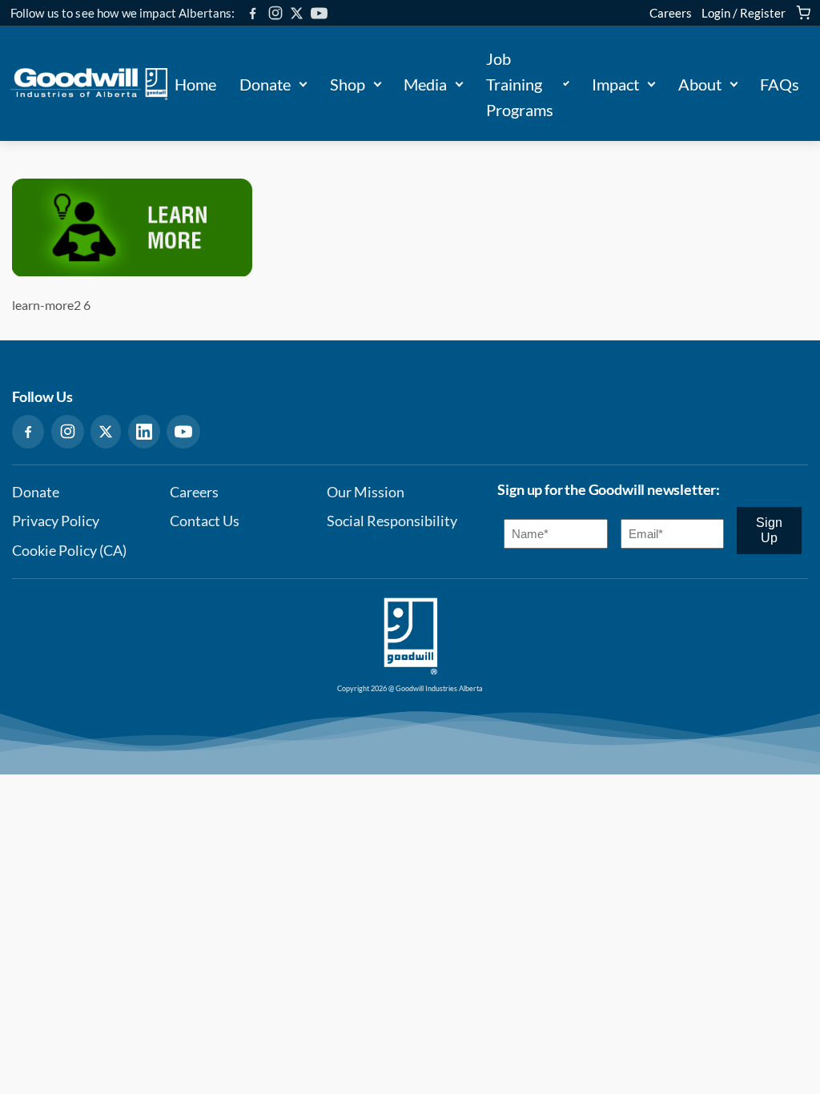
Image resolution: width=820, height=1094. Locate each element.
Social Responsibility (392, 521)
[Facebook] (252, 13)
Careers (670, 13)
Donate (265, 84)
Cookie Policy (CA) (69, 550)
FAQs (779, 84)
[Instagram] (275, 13)
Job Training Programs (519, 84)
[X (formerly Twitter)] (296, 13)
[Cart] (803, 13)
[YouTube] (319, 13)
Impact (615, 84)
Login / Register (743, 13)
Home (195, 84)
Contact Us (204, 521)
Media (425, 84)
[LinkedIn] (144, 431)
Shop (347, 84)
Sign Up (769, 530)
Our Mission (365, 492)
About (700, 84)
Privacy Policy (55, 521)
